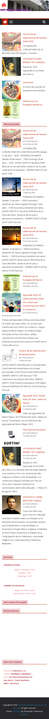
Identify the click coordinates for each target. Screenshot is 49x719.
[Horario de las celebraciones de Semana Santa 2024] (11, 235)
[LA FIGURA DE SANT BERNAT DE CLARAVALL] (11, 66)
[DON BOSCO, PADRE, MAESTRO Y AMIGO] (11, 504)
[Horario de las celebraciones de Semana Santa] (9, 356)
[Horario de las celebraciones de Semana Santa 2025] (11, 186)
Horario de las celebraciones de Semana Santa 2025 (35, 183)
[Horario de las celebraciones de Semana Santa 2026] (11, 41)
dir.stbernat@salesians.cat (21, 677)
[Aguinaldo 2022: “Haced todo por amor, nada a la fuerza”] (11, 403)
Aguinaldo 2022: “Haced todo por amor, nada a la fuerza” (34, 399)
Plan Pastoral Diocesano (34, 429)
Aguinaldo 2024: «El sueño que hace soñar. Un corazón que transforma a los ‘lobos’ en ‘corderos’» (34, 302)
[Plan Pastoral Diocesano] (11, 437)
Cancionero (28, 82)
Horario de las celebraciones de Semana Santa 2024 (35, 231)
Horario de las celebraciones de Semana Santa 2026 (35, 38)
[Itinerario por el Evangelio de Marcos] (11, 108)
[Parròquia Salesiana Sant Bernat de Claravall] (5, 22)
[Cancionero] (11, 90)
